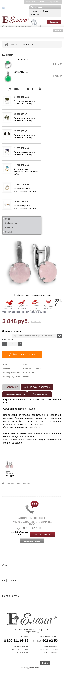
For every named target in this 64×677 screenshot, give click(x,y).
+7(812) (45, 640)
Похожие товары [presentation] (15, 394)
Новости (9, 227)
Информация (11, 223)
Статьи (8, 232)
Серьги (13, 44)
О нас (7, 219)
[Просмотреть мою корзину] (55, 11)
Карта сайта (44, 629)
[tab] (11, 387)
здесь (37, 427)
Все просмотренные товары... (17, 483)
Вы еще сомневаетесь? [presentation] (37, 387)
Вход (41, 2)
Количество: (8, 339)
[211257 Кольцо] (8, 64)
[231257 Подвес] (8, 76)
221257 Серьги (9, 472)
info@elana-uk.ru (31, 668)
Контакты (30, 2)
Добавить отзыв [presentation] (39, 394)
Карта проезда (33, 632)
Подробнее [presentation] (11, 387)
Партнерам (54, 2)
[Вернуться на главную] (6, 44)
